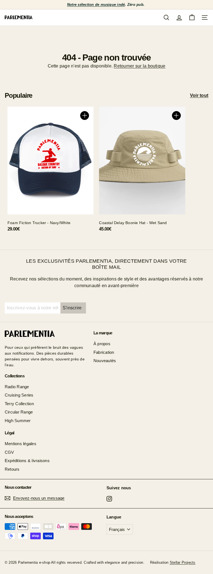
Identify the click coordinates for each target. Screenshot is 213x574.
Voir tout (199, 95)
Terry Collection (19, 403)
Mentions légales (20, 443)
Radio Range (17, 386)
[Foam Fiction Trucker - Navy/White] (50, 171)
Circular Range (19, 412)
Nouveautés (104, 360)
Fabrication (103, 352)
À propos (101, 343)
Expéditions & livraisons (27, 460)
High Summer (18, 420)
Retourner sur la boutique (139, 66)
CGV (9, 452)
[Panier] (192, 17)
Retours (12, 469)
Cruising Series (19, 395)
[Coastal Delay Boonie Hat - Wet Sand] (142, 171)
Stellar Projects (183, 562)
